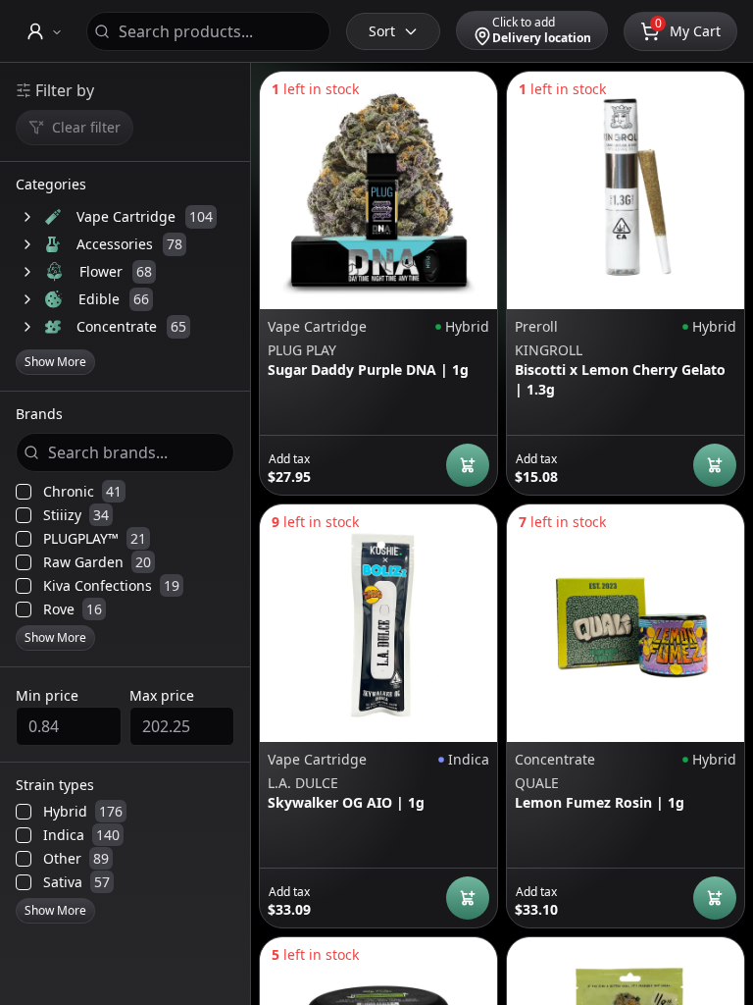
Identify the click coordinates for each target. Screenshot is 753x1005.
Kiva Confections (111, 586)
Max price (161, 695)
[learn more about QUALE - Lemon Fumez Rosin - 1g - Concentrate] (625, 623)
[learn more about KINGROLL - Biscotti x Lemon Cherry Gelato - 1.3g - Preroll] (625, 190)
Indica (81, 835)
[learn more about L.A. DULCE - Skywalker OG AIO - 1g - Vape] (378, 623)
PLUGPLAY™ (94, 539)
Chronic (82, 492)
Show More (55, 361)
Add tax (289, 459)
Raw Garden (97, 562)
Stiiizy (76, 515)
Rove (72, 609)
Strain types (55, 786)
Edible (99, 299)
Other (76, 859)
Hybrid (83, 812)
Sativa (76, 882)
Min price (47, 695)
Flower (101, 271)
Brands (39, 415)
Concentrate (116, 326)
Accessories (114, 244)
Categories (51, 185)
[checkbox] (23, 492)
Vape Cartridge (126, 216)
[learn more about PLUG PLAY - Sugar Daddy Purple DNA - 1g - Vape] (378, 190)
